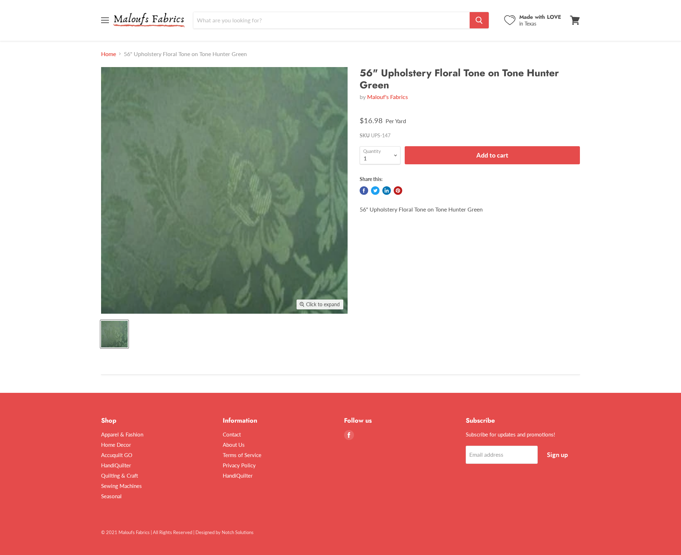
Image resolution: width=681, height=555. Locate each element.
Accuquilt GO (116, 455)
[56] (114, 334)
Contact (232, 434)
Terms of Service (242, 455)
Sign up (557, 454)
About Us (234, 444)
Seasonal (111, 496)
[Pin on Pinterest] (398, 190)
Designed (205, 532)
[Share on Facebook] (364, 190)
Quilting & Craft (119, 475)
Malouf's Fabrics (387, 96)
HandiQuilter (116, 465)
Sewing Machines (121, 486)
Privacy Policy (239, 465)
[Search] (479, 20)
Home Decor (116, 444)
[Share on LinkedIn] (386, 190)
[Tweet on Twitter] (375, 190)
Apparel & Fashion (122, 434)
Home (108, 54)
